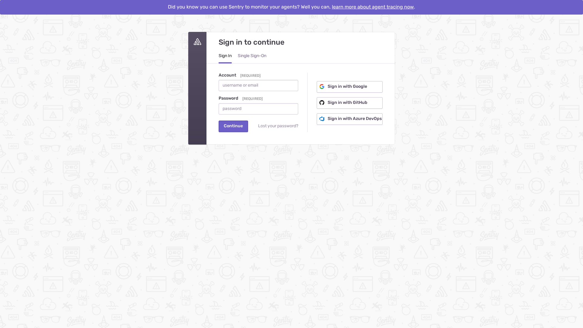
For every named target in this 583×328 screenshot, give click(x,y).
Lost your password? (278, 126)
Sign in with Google (347, 86)
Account (227, 75)
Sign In (225, 55)
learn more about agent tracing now (373, 7)
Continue (233, 126)
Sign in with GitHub (347, 102)
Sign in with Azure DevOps (354, 118)
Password (228, 98)
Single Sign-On (252, 55)
